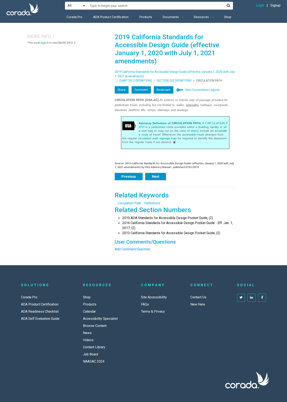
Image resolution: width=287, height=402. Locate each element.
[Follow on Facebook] (262, 298)
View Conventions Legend (202, 89)
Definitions (152, 203)
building (203, 127)
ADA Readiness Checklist (40, 311)
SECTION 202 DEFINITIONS (174, 80)
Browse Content (95, 326)
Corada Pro (74, 17)
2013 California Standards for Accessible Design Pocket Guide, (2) (171, 233)
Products (146, 17)
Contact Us (198, 297)
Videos (88, 340)
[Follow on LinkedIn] (251, 298)
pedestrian (158, 127)
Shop (227, 17)
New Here (197, 304)
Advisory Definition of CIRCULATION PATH (169, 123)
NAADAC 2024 (93, 361)
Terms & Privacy (153, 311)
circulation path (148, 138)
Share (122, 89)
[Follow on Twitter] (241, 298)
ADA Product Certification (111, 17)
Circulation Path (129, 203)
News (87, 333)
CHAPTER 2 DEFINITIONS (135, 80)
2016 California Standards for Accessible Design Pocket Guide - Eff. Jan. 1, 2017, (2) (177, 225)
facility (215, 127)
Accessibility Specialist (100, 319)
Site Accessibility (154, 297)
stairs (194, 130)
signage (164, 138)
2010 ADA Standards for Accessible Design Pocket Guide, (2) (167, 218)
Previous (128, 177)
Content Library (94, 347)
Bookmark (163, 89)
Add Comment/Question (132, 249)
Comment (141, 89)
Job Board (90, 354)
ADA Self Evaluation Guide (40, 319)
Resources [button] (202, 17)
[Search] (228, 6)
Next (155, 177)
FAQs (145, 304)
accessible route (193, 134)
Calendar (89, 311)
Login (260, 5)
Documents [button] (171, 17)
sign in (45, 42)
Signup (275, 5)
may (150, 130)
